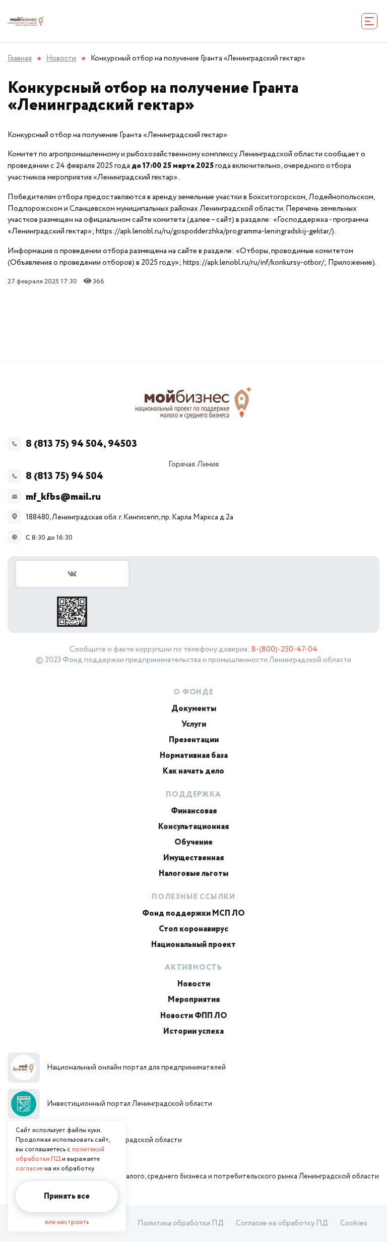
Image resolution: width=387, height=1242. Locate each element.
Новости (193, 984)
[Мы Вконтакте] (72, 593)
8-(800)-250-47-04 (284, 649)
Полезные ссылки (193, 897)
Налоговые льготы (193, 873)
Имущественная (193, 858)
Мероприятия (194, 999)
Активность (193, 967)
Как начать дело (193, 771)
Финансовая (194, 811)
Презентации (194, 740)
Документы (193, 709)
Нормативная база (194, 755)
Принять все (67, 1196)
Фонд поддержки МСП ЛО (193, 913)
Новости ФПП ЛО (193, 1016)
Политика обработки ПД (181, 1223)
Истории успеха (193, 1031)
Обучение (193, 842)
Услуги (193, 724)
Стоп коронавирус (193, 929)
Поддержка (193, 794)
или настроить (67, 1222)
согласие (29, 1168)
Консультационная (193, 827)
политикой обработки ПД (60, 1154)
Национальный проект (193, 945)
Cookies (353, 1223)
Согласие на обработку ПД (282, 1223)
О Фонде (193, 692)
